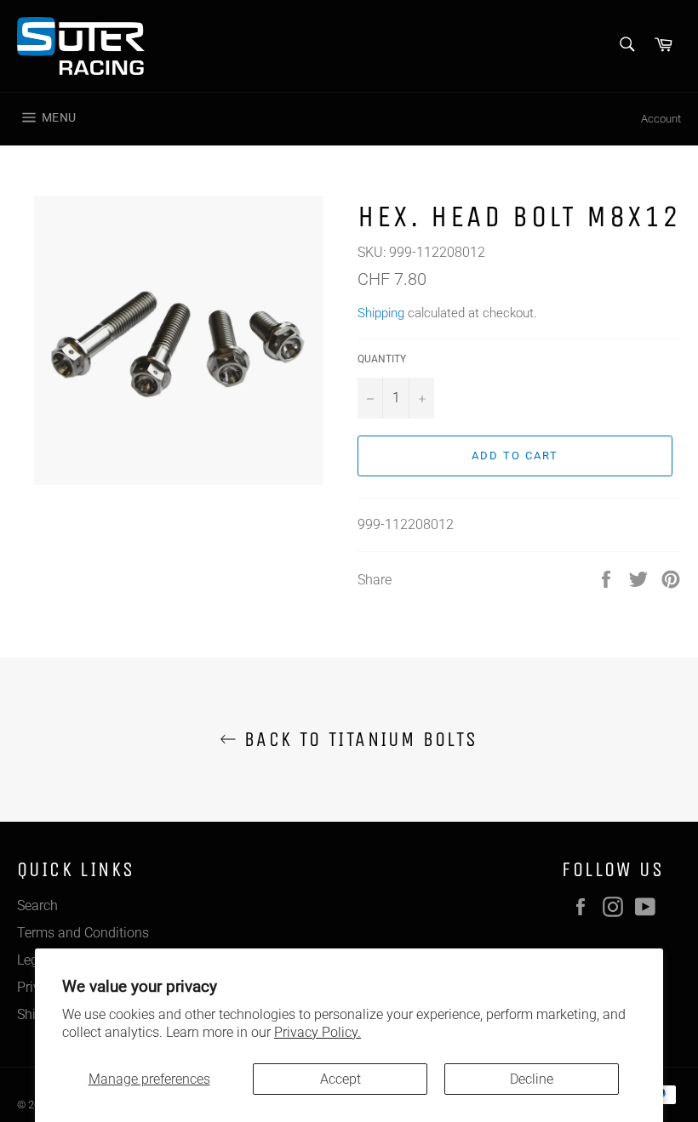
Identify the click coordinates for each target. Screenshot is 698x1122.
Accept (340, 1079)
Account (661, 118)
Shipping (381, 313)
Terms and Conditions (83, 933)
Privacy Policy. (317, 1032)
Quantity (382, 359)
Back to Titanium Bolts (357, 739)
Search (37, 905)
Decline (531, 1079)
